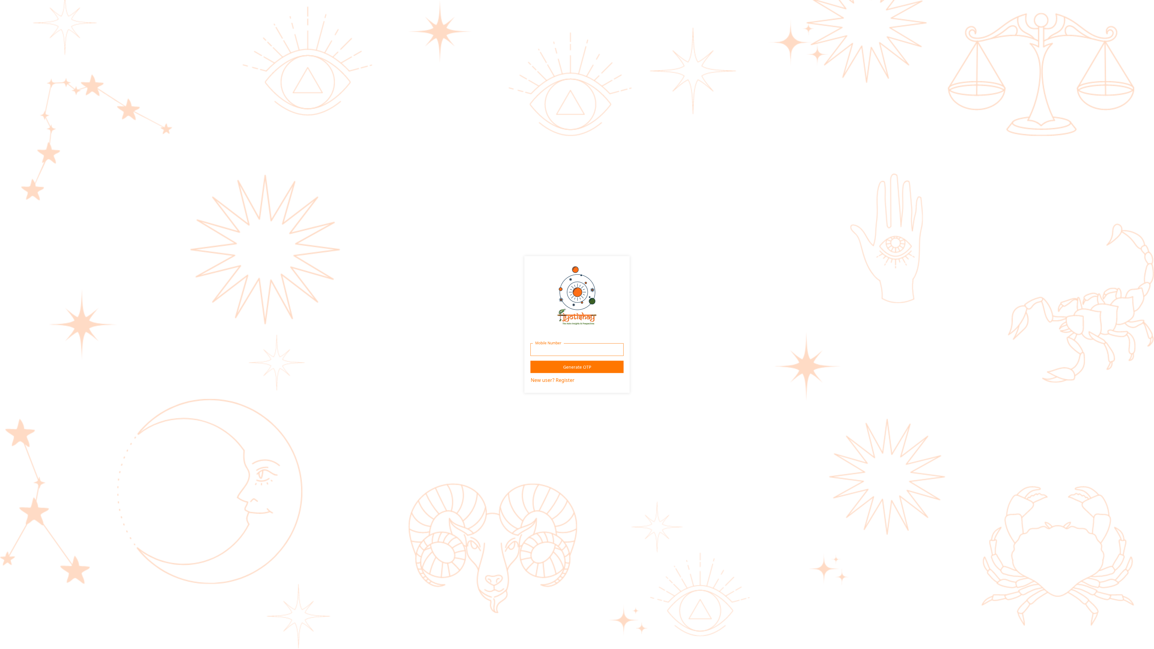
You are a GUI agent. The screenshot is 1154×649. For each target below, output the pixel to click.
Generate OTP (577, 367)
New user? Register (553, 380)
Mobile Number (548, 343)
